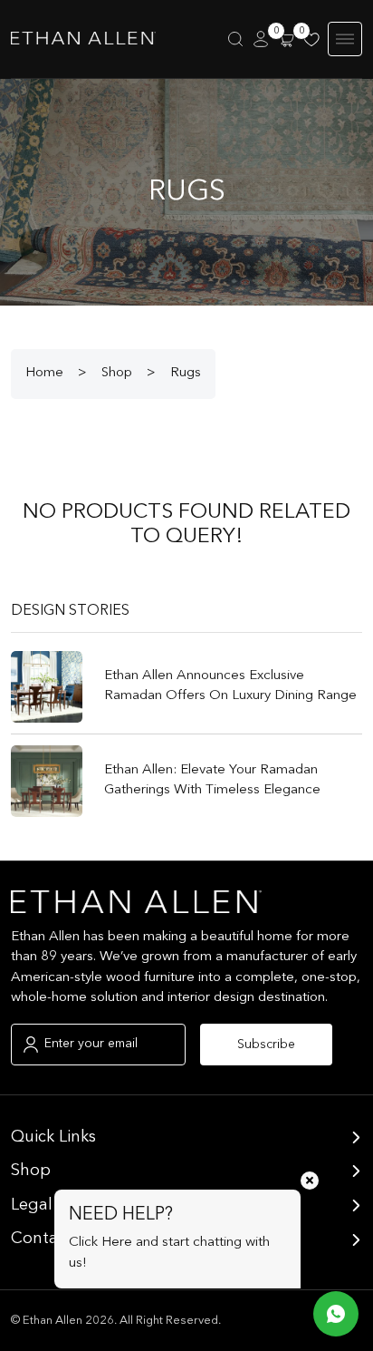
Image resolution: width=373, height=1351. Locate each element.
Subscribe (266, 1044)
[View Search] (235, 39)
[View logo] (83, 39)
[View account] (261, 39)
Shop (116, 373)
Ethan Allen (52, 1321)
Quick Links (53, 1137)
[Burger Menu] (345, 39)
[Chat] (336, 1313)
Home (44, 373)
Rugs (185, 373)
